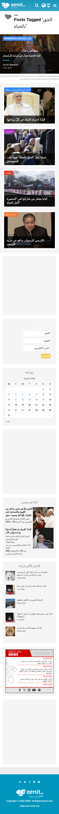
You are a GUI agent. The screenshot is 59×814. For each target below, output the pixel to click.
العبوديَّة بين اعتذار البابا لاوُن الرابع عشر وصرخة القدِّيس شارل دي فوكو (32, 573)
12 (23, 400)
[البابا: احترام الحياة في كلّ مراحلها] (29, 105)
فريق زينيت (7, 67)
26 (23, 410)
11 (16, 400)
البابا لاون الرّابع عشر (21, 90)
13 (29, 400)
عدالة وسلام (10, 214)
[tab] (18, 653)
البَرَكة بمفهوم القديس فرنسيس (29, 628)
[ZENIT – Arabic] (16, 5)
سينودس (9, 131)
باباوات (8, 173)
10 (9, 400)
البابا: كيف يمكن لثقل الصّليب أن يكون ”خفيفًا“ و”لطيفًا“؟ (35, 615)
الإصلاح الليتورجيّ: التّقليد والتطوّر (30, 600)
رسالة (8, 90)
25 (16, 410)
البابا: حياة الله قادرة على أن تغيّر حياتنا (31, 586)
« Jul (7, 421)
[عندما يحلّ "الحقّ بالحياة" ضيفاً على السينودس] (29, 146)
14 (36, 400)
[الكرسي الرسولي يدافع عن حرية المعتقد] (29, 229)
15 (43, 400)
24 (9, 410)
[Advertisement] (29, 285)
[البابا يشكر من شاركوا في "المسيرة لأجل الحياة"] (29, 188)
